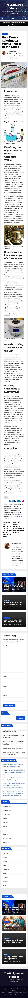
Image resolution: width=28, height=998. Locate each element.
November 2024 (7, 806)
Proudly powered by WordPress (10, 988)
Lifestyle (5, 873)
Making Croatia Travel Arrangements (13, 748)
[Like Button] (6, 497)
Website (5, 695)
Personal (5, 877)
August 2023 (6, 814)
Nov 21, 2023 (8, 928)
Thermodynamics (16, 58)
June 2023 (5, 822)
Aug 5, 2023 (8, 945)
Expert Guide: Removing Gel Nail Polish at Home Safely (13, 926)
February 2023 (7, 838)
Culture (5, 857)
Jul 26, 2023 (8, 961)
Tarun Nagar (17, 624)
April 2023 (5, 830)
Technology (6, 881)
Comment (6, 645)
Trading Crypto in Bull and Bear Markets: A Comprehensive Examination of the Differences (14, 743)
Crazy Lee (17, 928)
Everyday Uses (17, 55)
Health (4, 865)
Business (5, 853)
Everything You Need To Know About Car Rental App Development (13, 623)
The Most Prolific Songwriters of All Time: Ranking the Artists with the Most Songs (14, 772)
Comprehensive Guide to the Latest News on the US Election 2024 (13, 587)
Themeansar (13, 990)
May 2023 (5, 826)
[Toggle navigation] (13, 18)
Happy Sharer (12, 51)
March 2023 (6, 834)
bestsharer (16, 589)
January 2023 (6, 842)
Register (22, 994)
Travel (4, 885)
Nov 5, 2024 (8, 912)
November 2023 (7, 810)
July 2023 (5, 818)
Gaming (5, 861)
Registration (18, 514)
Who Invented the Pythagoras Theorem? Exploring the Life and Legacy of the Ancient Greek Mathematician (13, 793)
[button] (22, 18)
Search (4, 713)
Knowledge (6, 582)
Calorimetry (20, 53)
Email (4, 686)
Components (10, 55)
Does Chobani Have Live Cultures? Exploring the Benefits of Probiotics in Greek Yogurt (14, 785)
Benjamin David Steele (9, 783)
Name (5, 676)
